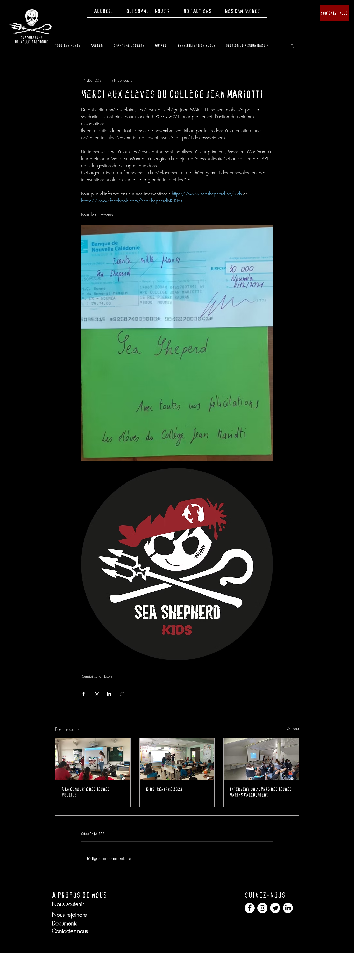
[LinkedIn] (288, 908)
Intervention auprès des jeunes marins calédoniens (261, 792)
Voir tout (293, 728)
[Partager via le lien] (121, 693)
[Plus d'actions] (270, 80)
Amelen (97, 45)
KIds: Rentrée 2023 (164, 789)
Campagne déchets (129, 45)
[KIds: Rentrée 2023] (177, 759)
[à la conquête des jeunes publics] (92, 759)
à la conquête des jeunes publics (86, 792)
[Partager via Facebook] (83, 693)
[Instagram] (262, 908)
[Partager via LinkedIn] (109, 693)
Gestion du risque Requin (247, 45)
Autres (161, 45)
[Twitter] (275, 908)
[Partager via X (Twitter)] (96, 693)
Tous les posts (67, 45)
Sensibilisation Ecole (196, 45)
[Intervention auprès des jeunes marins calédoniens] (261, 759)
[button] (148, 13)
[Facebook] (250, 908)
